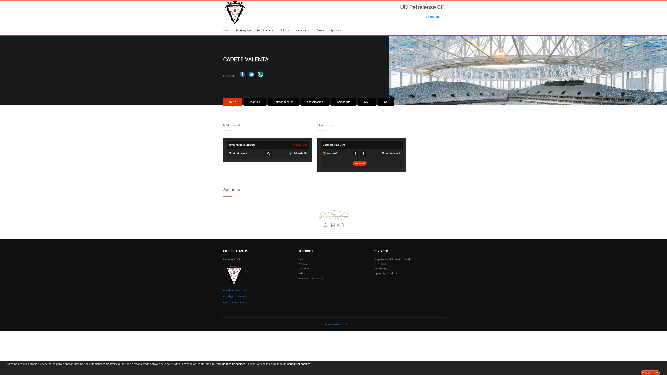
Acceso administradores (310, 278)
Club (282, 30)
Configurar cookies (298, 364)
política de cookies (233, 364)
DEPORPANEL (433, 17)
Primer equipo (243, 30)
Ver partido (360, 163)
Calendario (343, 102)
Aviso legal (228, 289)
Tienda (320, 30)
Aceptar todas (650, 372)
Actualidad (301, 30)
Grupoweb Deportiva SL (337, 324)
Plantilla (255, 102)
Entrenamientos (283, 102)
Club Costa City (300, 153)
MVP (367, 102)
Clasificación (315, 102)
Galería (302, 273)
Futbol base (263, 30)
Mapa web (241, 289)
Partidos (302, 263)
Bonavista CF (333, 153)
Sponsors (336, 30)
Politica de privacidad (233, 302)
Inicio (226, 30)
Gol (386, 102)
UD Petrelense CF (240, 153)
